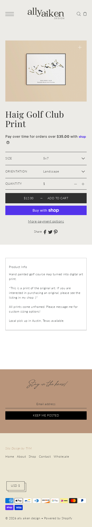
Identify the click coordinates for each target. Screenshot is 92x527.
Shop (32, 456)
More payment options (46, 221)
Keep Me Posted (46, 415)
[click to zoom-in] (80, 47)
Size (8, 158)
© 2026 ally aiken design (22, 518)
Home (9, 456)
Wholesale (61, 456)
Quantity (13, 183)
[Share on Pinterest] (55, 231)
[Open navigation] (10, 13)
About (21, 456)
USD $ (15, 485)
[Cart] (85, 13)
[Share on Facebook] (45, 231)
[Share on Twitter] (50, 231)
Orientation (16, 171)
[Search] (78, 13)
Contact (45, 456)
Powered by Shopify (58, 518)
